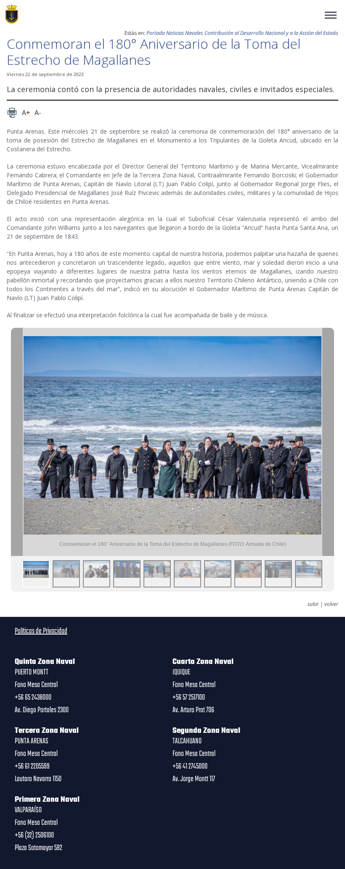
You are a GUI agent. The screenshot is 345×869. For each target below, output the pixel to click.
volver (331, 604)
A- (37, 112)
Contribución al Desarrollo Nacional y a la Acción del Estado (271, 33)
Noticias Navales (184, 33)
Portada (155, 33)
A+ (26, 112)
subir (313, 604)
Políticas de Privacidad (41, 631)
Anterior (17, 442)
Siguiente (328, 442)
